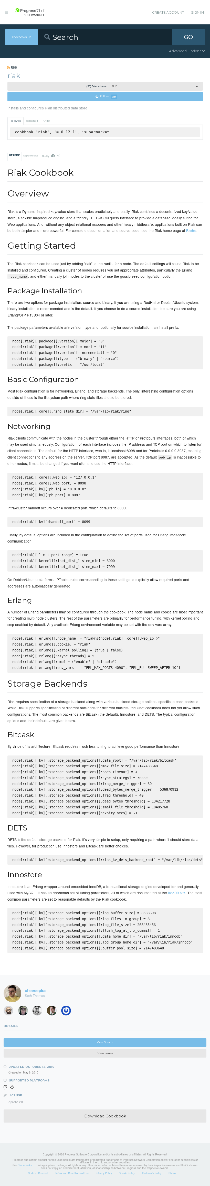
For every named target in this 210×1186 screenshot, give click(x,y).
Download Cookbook (105, 1116)
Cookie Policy (127, 1173)
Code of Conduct (38, 1173)
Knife (46, 121)
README (14, 155)
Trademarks (25, 1165)
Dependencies (30, 155)
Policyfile (15, 121)
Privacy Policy (104, 1173)
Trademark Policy (152, 1173)
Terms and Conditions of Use (72, 1173)
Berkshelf (32, 121)
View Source (105, 1042)
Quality (51, 155)
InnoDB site (176, 892)
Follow (108, 96)
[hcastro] (10, 1011)
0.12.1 (102, 86)
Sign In (197, 12)
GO (188, 37)
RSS (13, 67)
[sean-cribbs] (53, 1011)
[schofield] (25, 1011)
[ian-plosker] (39, 1011)
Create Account (168, 12)
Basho (191, 230)
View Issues (105, 1053)
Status (172, 1173)
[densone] (68, 1011)
